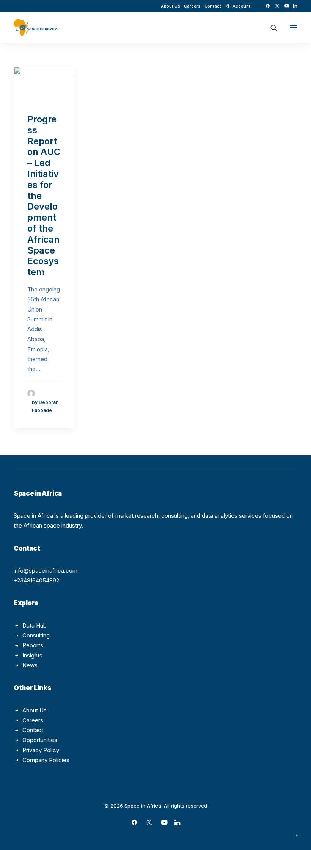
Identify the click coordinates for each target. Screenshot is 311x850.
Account (241, 6)
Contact (212, 6)
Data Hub (34, 625)
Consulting (36, 635)
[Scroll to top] (297, 835)
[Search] (270, 27)
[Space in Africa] (36, 27)
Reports (32, 645)
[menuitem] (170, 6)
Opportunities (39, 740)
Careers (192, 6)
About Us (170, 6)
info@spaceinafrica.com (45, 570)
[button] (267, 6)
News (30, 665)
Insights (32, 655)
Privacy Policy (40, 750)
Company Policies (45, 760)
